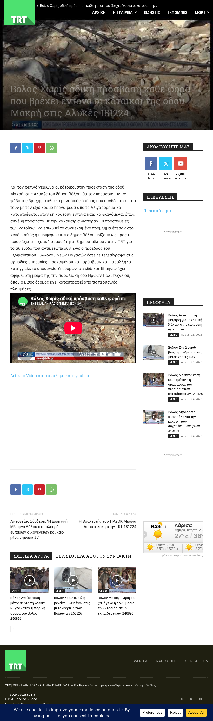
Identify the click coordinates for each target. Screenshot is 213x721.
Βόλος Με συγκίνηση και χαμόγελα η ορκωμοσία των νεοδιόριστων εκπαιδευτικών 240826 (185, 384)
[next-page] (22, 629)
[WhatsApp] (51, 148)
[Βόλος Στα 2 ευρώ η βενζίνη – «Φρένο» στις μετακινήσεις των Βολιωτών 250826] (73, 580)
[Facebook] (15, 148)
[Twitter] (27, 148)
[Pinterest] (39, 148)
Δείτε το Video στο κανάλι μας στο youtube (50, 375)
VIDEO (16, 591)
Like (151, 159)
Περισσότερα (157, 211)
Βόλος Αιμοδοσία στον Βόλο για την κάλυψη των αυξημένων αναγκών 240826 (184, 421)
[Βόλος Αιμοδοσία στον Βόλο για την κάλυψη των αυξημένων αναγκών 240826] (153, 417)
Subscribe (181, 159)
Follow (165, 159)
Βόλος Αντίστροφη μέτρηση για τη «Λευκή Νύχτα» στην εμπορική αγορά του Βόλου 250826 (28, 608)
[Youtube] (200, 699)
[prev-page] (13, 629)
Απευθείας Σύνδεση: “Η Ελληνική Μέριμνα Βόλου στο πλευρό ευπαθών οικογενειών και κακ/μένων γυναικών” (39, 529)
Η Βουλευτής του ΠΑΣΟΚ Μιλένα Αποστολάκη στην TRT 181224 (107, 524)
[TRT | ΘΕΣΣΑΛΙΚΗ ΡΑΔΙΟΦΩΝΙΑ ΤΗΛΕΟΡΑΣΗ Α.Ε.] (35, 12)
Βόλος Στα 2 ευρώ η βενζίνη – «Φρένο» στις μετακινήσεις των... (185, 352)
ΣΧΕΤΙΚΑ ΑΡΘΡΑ (31, 556)
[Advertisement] (73, 170)
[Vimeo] (191, 699)
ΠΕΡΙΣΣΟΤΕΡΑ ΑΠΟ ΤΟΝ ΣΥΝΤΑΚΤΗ (93, 556)
